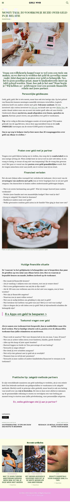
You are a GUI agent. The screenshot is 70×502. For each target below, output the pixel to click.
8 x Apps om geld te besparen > (26, 314)
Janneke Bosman (6, 19)
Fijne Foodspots (37, 474)
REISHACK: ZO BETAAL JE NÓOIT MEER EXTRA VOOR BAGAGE (53, 426)
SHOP (57, 474)
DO (3, 9)
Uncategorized (12, 474)
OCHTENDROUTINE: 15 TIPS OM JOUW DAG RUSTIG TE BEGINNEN (16, 426)
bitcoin (34, 107)
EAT (29, 474)
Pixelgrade (40, 495)
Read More (13, 485)
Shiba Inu (60, 107)
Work (5, 417)
